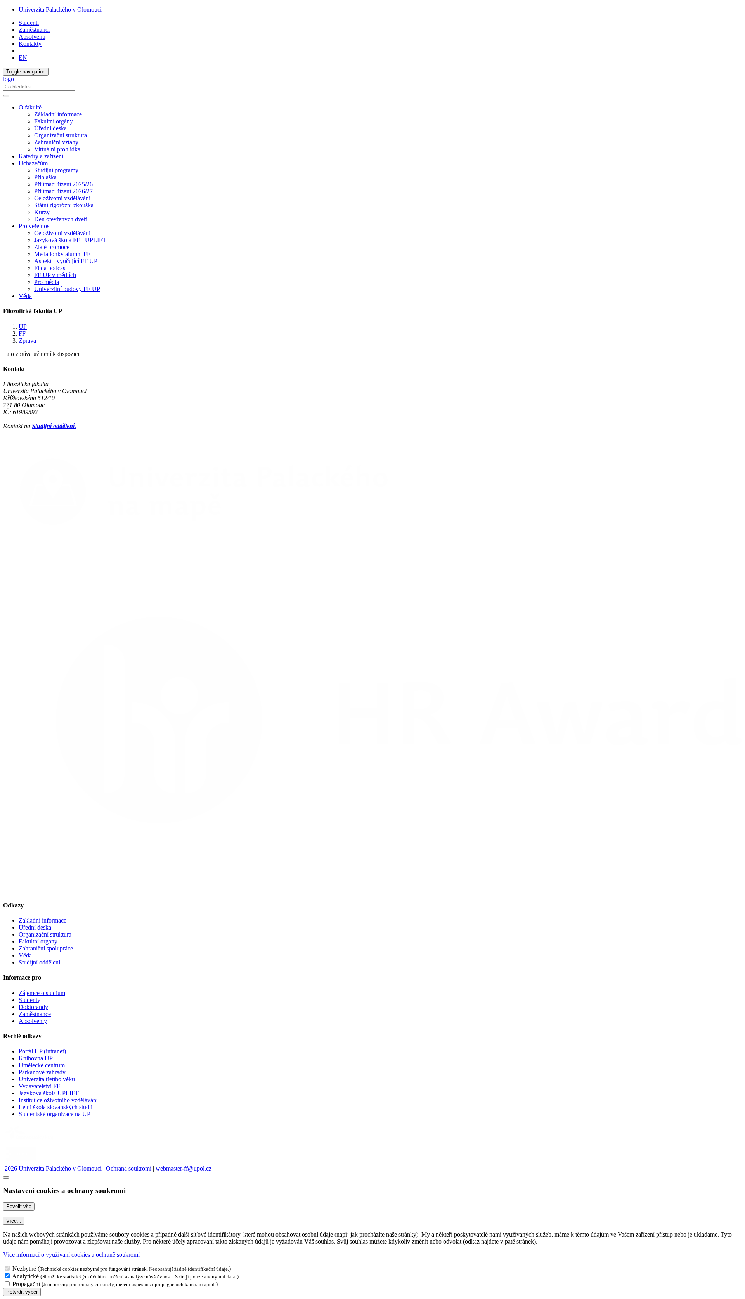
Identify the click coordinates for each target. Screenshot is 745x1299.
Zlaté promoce (51, 247)
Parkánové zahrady (42, 1072)
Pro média (46, 282)
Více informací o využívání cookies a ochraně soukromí (71, 1254)
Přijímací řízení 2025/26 (63, 184)
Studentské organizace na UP (54, 1114)
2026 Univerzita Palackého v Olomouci (52, 1168)
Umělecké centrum (42, 1065)
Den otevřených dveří (60, 219)
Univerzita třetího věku (47, 1079)
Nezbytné (24, 1268)
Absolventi (32, 36)
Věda (25, 296)
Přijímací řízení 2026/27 (63, 191)
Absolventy (33, 1021)
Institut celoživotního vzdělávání (58, 1100)
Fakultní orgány (53, 121)
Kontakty (30, 43)
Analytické (25, 1276)
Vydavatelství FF (39, 1086)
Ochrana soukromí (128, 1168)
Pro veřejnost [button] (35, 226)
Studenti (29, 22)
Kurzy (42, 212)
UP (23, 326)
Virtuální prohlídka (57, 149)
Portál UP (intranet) (42, 1051)
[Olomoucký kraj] (30, 1141)
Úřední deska (50, 128)
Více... (13, 1221)
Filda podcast (50, 268)
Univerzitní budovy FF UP (67, 289)
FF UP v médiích (55, 275)
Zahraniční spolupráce (46, 948)
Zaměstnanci (34, 29)
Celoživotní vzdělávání (62, 198)
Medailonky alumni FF (62, 254)
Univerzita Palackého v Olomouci (60, 9)
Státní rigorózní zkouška (64, 205)
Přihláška (45, 177)
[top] (6, 1177)
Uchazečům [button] (33, 163)
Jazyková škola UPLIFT (49, 1093)
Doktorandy (33, 1007)
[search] (6, 96)
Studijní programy (56, 170)
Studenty (29, 1000)
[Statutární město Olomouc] (20, 1161)
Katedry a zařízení (41, 156)
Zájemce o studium (42, 993)
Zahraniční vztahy (56, 142)
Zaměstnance (35, 1014)
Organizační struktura (60, 135)
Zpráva (27, 340)
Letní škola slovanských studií (55, 1107)
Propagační (26, 1284)
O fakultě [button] (30, 107)
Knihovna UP (36, 1058)
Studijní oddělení (39, 962)
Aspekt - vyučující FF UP (65, 261)
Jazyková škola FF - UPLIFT (70, 240)
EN (23, 57)
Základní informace (58, 114)
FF (22, 333)
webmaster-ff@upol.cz (183, 1168)
